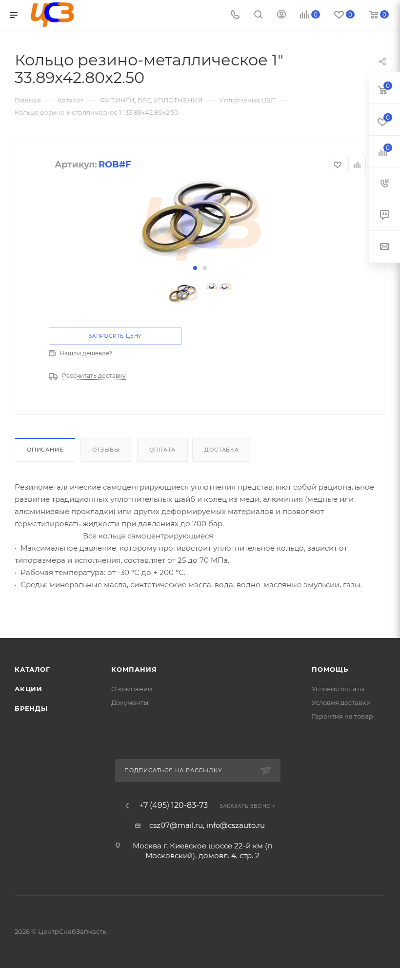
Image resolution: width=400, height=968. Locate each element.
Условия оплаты (338, 689)
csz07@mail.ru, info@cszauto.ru (207, 825)
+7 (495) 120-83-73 (173, 805)
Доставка (221, 449)
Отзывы (106, 449)
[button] (195, 268)
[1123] (200, 218)
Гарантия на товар (342, 716)
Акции (28, 689)
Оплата (162, 449)
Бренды (31, 708)
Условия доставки (341, 702)
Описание (45, 449)
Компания (134, 669)
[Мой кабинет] (281, 15)
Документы (129, 702)
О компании (131, 689)
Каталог (32, 669)
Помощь (330, 669)
